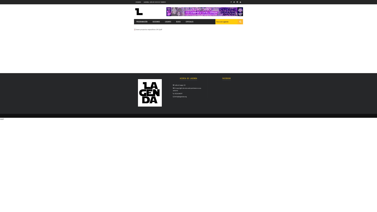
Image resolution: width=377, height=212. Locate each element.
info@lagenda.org (181, 96)
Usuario (138, 2)
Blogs (178, 22)
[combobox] (229, 21)
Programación (141, 22)
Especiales (189, 22)
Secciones (156, 22)
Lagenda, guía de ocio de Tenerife (155, 2)
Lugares (168, 22)
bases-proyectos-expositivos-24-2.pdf (149, 29)
